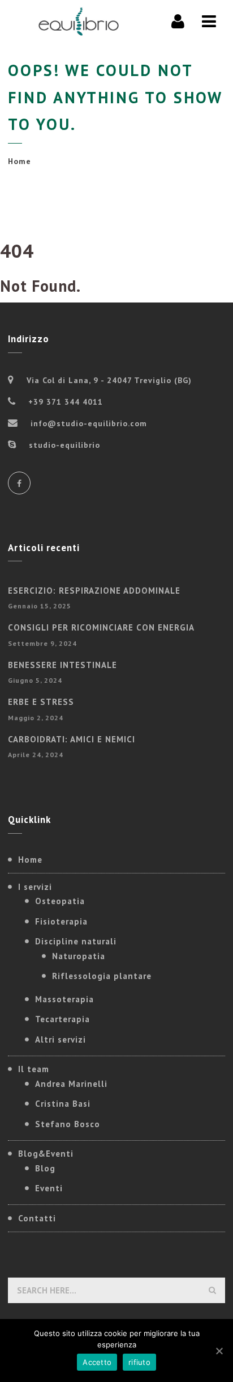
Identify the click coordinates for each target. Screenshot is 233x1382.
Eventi (49, 1188)
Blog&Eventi (46, 1153)
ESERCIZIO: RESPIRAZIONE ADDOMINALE (94, 590)
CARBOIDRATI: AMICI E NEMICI (71, 739)
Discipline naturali (75, 941)
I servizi (35, 886)
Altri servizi (60, 1039)
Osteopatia (60, 901)
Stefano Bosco (67, 1124)
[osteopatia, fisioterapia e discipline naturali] (78, 21)
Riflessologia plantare (102, 976)
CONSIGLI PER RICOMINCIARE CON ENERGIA (101, 627)
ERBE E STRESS (41, 701)
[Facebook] (19, 483)
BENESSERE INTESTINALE (62, 665)
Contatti (37, 1218)
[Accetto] (219, 1350)
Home (19, 161)
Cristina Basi (62, 1103)
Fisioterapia (61, 921)
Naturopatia (78, 956)
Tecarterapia (62, 1019)
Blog (45, 1168)
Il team (33, 1069)
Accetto (97, 1362)
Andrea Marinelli (71, 1083)
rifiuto (139, 1362)
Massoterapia (64, 999)
